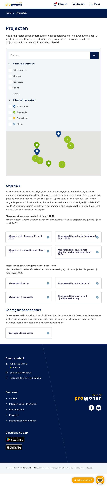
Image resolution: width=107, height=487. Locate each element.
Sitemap (89, 468)
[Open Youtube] (98, 408)
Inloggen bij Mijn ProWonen (23, 404)
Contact (13, 398)
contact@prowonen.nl (21, 372)
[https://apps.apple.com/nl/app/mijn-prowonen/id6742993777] (14, 447)
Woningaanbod (16, 409)
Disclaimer (79, 468)
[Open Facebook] (91, 408)
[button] (62, 164)
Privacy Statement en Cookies (61, 468)
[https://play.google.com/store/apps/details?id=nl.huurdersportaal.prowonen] (15, 439)
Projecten (14, 415)
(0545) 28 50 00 (18, 364)
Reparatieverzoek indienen (22, 420)
